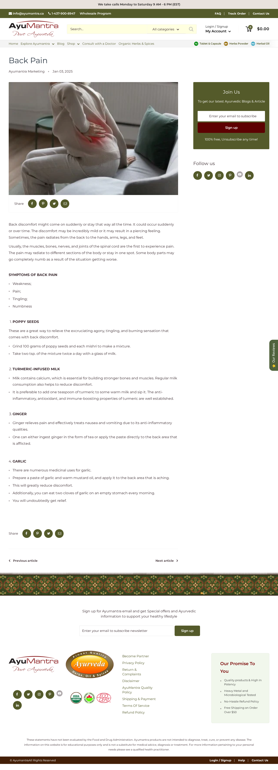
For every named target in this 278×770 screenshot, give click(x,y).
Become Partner (135, 656)
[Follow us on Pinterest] (230, 175)
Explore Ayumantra (35, 44)
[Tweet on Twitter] (54, 203)
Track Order (237, 13)
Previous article (25, 561)
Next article (165, 561)
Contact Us (261, 13)
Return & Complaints (131, 672)
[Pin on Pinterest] (43, 203)
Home (13, 44)
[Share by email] (65, 203)
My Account (216, 31)
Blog (61, 44)
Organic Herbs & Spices (136, 44)
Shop (71, 44)
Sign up (231, 128)
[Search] (191, 29)
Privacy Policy (133, 663)
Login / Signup (220, 760)
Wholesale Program (95, 13)
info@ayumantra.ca (28, 13)
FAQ (218, 13)
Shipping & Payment (139, 699)
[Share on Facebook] (32, 203)
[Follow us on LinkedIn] (249, 175)
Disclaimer (130, 681)
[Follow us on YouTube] (240, 174)
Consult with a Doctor (99, 44)
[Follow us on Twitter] (208, 175)
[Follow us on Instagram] (219, 175)
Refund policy (133, 712)
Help (241, 760)
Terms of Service (135, 706)
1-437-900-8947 (63, 13)
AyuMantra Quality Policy (137, 690)
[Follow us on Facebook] (197, 175)
